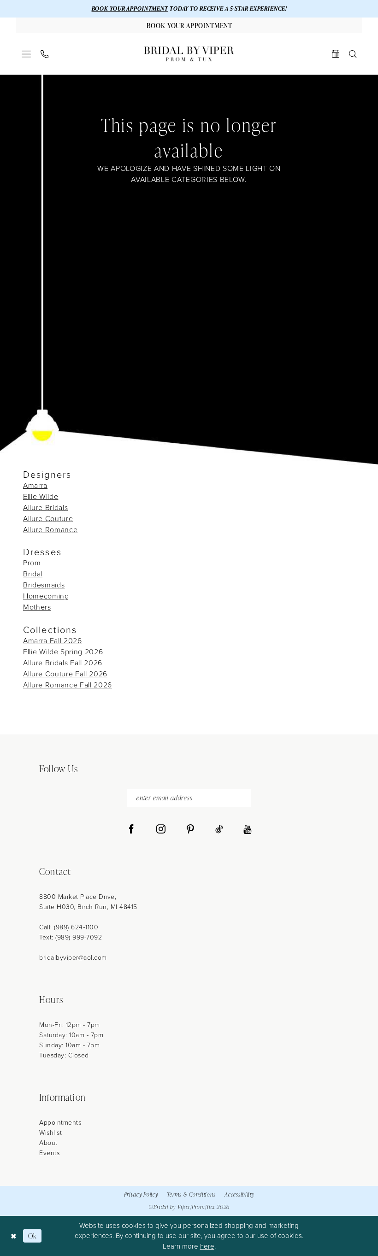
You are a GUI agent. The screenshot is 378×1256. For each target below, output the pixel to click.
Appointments (60, 1122)
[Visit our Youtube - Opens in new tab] (247, 829)
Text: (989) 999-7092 (70, 937)
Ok (32, 1236)
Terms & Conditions (191, 1194)
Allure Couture (48, 518)
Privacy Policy (141, 1194)
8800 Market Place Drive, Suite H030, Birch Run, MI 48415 (88, 902)
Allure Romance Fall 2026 (67, 685)
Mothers (37, 607)
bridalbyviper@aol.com (73, 958)
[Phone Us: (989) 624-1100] (44, 54)
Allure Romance (50, 529)
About (48, 1143)
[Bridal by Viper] (189, 54)
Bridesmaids (44, 585)
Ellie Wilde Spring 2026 (63, 651)
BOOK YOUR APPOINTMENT (130, 8)
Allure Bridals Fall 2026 (62, 662)
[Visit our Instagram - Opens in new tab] (161, 829)
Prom (32, 563)
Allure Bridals (45, 507)
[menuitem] (26, 54)
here (207, 1246)
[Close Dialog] (14, 1236)
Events (49, 1153)
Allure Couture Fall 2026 (65, 674)
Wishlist (50, 1133)
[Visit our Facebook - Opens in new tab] (131, 829)
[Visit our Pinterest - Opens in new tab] (190, 829)
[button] (26, 54)
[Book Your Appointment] (335, 54)
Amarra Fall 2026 (52, 640)
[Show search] (352, 54)
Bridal (32, 574)
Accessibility (239, 1194)
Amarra (35, 485)
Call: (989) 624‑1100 (68, 927)
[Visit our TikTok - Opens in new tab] (219, 829)
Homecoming (46, 596)
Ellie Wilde (40, 496)
